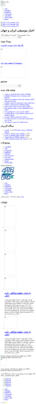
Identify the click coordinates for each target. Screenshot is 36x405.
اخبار (5, 8)
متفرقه (6, 160)
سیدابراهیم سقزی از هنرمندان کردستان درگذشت (19, 102)
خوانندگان (7, 10)
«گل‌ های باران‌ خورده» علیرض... (12, 45)
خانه (22, 196)
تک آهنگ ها (7, 12)
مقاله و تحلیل (8, 17)
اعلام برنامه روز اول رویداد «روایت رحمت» (17, 106)
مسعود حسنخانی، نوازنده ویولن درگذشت (16, 104)
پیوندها (6, 19)
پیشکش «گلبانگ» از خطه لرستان (14, 137)
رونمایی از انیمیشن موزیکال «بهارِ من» (16, 116)
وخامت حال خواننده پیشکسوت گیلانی (15, 138)
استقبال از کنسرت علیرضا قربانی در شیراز (17, 94)
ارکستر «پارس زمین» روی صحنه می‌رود (16, 111)
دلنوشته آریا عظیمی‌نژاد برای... (12, 63)
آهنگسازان (7, 15)
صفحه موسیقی (9, 159)
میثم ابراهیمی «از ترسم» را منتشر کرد (16, 122)
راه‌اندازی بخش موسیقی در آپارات (14, 133)
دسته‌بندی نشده (9, 155)
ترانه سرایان (8, 14)
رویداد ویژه (7, 157)
